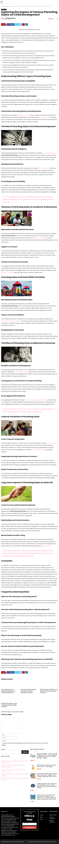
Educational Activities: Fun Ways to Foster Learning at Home (49, 691)
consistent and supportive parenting (36, 400)
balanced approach (24, 115)
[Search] (56, 2)
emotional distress (43, 168)
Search (3, 749)
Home (2, 6)
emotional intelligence (49, 153)
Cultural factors (51, 443)
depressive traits (46, 546)
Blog (41, 817)
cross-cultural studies (38, 450)
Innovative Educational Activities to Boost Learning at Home (28, 691)
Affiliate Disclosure (52, 821)
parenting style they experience (11, 321)
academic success (39, 238)
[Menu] (2, 2)
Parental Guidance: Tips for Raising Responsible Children (9, 705)
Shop (41, 819)
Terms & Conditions (52, 817)
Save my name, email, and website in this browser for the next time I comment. (25, 743)
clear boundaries (43, 117)
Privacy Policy (53, 815)
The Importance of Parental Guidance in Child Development (8, 691)
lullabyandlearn (10, 18)
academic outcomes (7, 272)
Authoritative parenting (21, 372)
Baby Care (8, 6)
